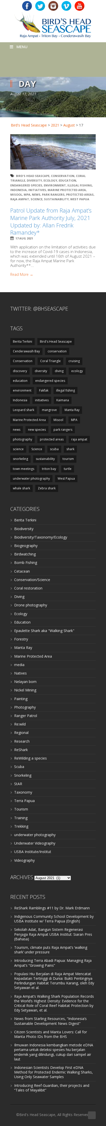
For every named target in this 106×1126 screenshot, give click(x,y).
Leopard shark (23, 410)
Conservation (62, 176)
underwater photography (31, 478)
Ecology (20, 613)
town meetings (23, 469)
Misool (16, 194)
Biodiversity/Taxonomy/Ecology (40, 537)
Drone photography (30, 605)
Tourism (21, 809)
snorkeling (20, 459)
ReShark (21, 749)
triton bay (49, 469)
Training (21, 817)
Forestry (21, 639)
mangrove (49, 410)
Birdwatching (25, 554)
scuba (54, 449)
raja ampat (19, 199)
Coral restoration (28, 588)
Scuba (19, 766)
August (69, 125)
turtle (68, 469)
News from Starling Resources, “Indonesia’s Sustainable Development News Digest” (50, 1021)
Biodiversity (23, 528)
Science (36, 199)
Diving (19, 596)
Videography (24, 860)
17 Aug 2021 (24, 238)
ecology (50, 180)
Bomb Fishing (25, 562)
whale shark (21, 488)
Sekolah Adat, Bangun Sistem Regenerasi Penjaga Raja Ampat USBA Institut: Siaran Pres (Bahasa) (53, 934)
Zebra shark (47, 488)
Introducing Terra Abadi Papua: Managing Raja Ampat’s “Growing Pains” (53, 962)
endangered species (26, 185)
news (36, 194)
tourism (68, 459)
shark (70, 449)
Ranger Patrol (25, 715)
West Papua (79, 199)
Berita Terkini (22, 341)
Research (22, 741)
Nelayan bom (25, 681)
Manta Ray (72, 410)
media (19, 664)
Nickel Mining (25, 690)
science (18, 449)
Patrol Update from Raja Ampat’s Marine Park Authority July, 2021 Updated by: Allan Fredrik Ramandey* (51, 221)
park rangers (53, 194)
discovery (20, 371)
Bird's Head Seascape (29, 125)
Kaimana (62, 400)
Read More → (21, 274)
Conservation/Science (32, 579)
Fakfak (43, 390)
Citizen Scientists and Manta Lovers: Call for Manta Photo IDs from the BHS (50, 1034)
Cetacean (22, 571)
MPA (27, 194)
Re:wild (20, 724)
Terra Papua (24, 800)
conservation (57, 351)
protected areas (80, 194)
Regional (21, 732)
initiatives (37, 190)
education (67, 180)
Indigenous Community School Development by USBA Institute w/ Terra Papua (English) (54, 918)
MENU (22, 46)
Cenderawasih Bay (26, 351)
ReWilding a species (30, 758)
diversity (34, 180)
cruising (74, 361)
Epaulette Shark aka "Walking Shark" (44, 630)
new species (37, 429)
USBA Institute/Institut (32, 851)
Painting (21, 698)
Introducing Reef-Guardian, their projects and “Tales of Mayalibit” (51, 1087)
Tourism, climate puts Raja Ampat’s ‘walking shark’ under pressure (50, 949)
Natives (20, 673)
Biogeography (26, 545)
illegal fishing (79, 185)
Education (22, 622)
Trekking (21, 826)
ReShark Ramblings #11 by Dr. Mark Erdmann (52, 908)
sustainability (56, 199)
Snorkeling (22, 775)
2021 (55, 125)
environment (55, 185)
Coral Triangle (50, 361)
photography (22, 439)
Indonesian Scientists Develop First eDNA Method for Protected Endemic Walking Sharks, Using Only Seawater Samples (53, 1072)
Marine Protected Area (67, 190)
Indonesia (18, 190)
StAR (18, 783)
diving (59, 371)
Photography (25, 707)
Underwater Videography (34, 843)
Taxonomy (23, 792)
